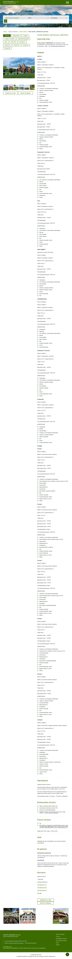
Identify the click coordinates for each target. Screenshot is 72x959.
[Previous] (4, 68)
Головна (5, 31)
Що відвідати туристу (61, 938)
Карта (57, 942)
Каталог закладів (60, 934)
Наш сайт (39, 893)
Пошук (5, 21)
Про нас (58, 936)
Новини (58, 944)
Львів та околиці (23, 31)
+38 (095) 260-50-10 (42, 890)
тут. (67, 827)
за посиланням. (40, 843)
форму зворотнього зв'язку (16, 943)
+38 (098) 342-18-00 (42, 887)
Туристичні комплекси (13, 31)
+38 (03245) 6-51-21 (42, 885)
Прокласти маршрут (25, 93)
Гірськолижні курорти (61, 940)
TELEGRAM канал (7, 946)
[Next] (33, 68)
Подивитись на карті (10, 93)
